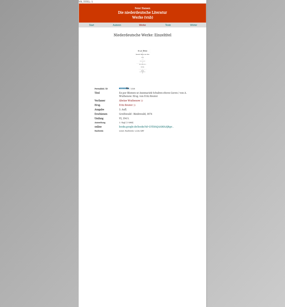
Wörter (193, 25)
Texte (168, 25)
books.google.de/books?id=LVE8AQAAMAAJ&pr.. (146, 126)
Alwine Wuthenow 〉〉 (131, 100)
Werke (142, 25)
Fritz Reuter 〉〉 (127, 105)
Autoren (117, 25)
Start (91, 25)
